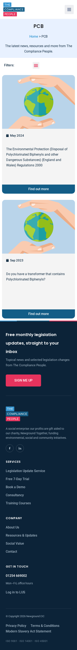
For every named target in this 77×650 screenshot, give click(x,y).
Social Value (15, 543)
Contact (11, 551)
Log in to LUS (15, 592)
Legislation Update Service (25, 471)
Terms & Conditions (45, 626)
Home (33, 36)
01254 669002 (16, 576)
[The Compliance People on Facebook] (10, 448)
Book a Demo (15, 487)
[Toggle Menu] (69, 9)
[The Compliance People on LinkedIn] (20, 448)
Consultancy (15, 495)
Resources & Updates (21, 535)
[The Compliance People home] (14, 9)
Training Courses (18, 503)
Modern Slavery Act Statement (28, 631)
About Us (12, 527)
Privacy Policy (16, 626)
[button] (36, 65)
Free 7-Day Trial (17, 479)
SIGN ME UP (23, 380)
